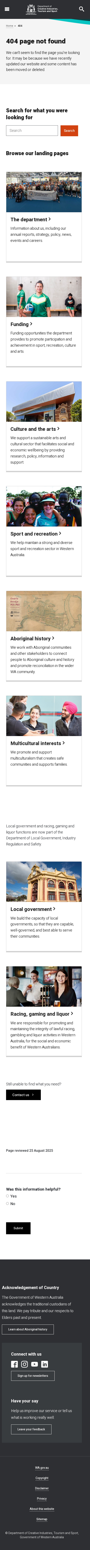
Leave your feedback (31, 1429)
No (12, 1204)
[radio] (7, 1196)
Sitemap (41, 1519)
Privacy (42, 1498)
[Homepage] (42, 9)
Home (9, 26)
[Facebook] (14, 1364)
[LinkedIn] (44, 1364)
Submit (18, 1228)
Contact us (20, 1095)
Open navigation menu (4, 7)
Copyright (42, 1478)
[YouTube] (34, 1364)
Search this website (79, 7)
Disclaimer (42, 1488)
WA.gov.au (42, 1468)
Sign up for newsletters (33, 1376)
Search (69, 130)
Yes (13, 1196)
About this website (42, 1509)
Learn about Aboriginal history (27, 1329)
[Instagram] (24, 1364)
